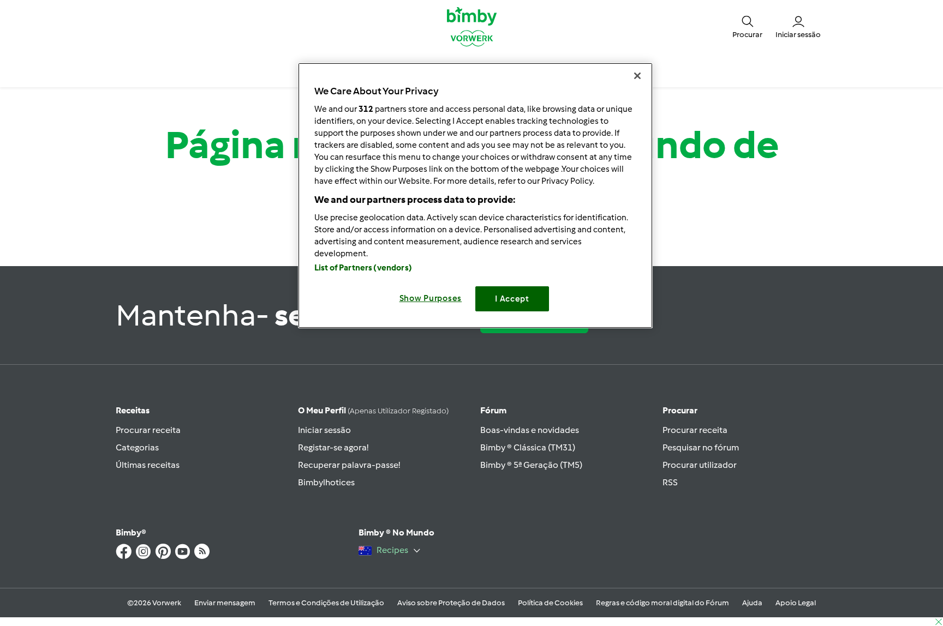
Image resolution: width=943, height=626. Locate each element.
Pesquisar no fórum (701, 447)
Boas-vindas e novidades (529, 430)
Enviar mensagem (224, 602)
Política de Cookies (550, 602)
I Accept (512, 299)
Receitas (133, 410)
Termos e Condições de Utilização (326, 602)
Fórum (493, 410)
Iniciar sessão (324, 430)
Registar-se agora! (333, 447)
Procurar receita (148, 430)
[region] (475, 195)
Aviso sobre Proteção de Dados (451, 602)
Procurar (680, 410)
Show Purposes (430, 298)
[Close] (637, 76)
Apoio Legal (795, 602)
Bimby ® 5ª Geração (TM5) (531, 465)
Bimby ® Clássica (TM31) (527, 447)
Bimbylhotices (326, 482)
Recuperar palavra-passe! (349, 465)
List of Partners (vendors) (363, 268)
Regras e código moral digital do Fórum (662, 602)
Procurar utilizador (700, 465)
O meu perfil (373, 410)
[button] (747, 26)
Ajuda (752, 602)
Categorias (137, 447)
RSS (670, 482)
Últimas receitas (148, 465)
